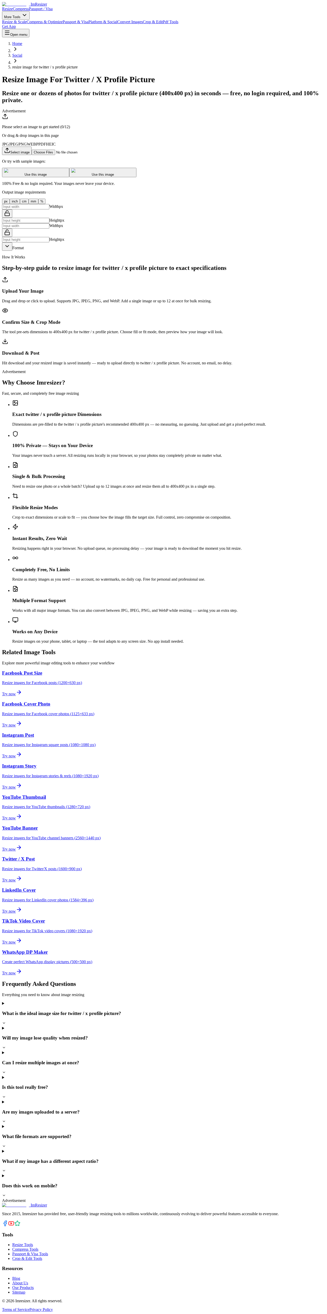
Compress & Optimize (45, 22)
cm (24, 201)
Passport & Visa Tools (30, 1254)
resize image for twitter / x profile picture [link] (45, 67)
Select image (20, 152)
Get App (9, 26)
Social (17, 55)
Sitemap (18, 1292)
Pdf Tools (170, 22)
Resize (7, 9)
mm (33, 201)
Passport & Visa (75, 22)
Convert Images (130, 22)
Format (18, 248)
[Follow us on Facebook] (5, 1225)
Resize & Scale (14, 22)
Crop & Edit (153, 22)
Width (54, 206)
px (6, 201)
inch (15, 201)
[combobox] (7, 246)
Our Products (23, 1287)
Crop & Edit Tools (27, 1258)
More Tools (12, 17)
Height (54, 220)
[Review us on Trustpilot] (17, 1225)
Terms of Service (15, 1309)
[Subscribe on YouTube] (11, 1225)
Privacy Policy (41, 1309)
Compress (21, 9)
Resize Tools (22, 1245)
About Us (20, 1283)
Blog (16, 1278)
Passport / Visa (41, 9)
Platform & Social (102, 22)
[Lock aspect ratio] (7, 213)
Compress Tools (25, 1249)
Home (17, 43)
